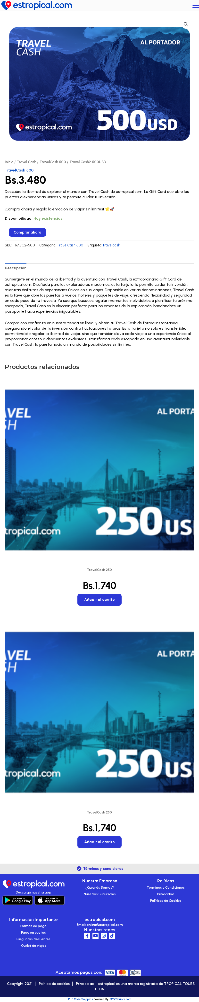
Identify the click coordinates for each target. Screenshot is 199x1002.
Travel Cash (26, 162)
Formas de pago (33, 926)
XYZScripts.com (120, 999)
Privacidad (165, 894)
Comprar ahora (27, 232)
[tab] (15, 268)
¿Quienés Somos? (99, 887)
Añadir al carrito (99, 599)
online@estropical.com (105, 925)
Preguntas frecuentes (33, 939)
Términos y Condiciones (166, 887)
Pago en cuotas (33, 932)
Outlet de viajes (33, 946)
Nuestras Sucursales (100, 894)
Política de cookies (54, 984)
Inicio (9, 162)
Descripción (15, 268)
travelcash (111, 245)
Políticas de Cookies (166, 901)
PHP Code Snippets (80, 999)
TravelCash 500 (53, 162)
